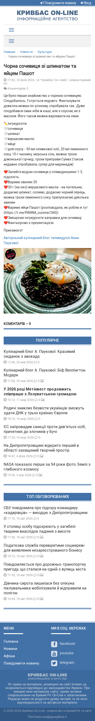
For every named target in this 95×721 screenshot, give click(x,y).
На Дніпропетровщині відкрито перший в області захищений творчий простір (41, 448)
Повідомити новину (60, 3)
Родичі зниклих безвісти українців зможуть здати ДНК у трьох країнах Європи (44, 410)
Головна (11, 641)
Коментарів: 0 (17, 88)
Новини (10, 648)
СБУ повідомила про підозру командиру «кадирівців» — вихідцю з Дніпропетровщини (45, 510)
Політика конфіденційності (47, 717)
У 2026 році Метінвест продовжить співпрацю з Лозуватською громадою (40, 391)
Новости (26, 52)
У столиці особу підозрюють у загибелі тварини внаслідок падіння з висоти (40, 529)
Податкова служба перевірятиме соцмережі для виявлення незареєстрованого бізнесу (44, 548)
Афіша (9, 656)
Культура (45, 52)
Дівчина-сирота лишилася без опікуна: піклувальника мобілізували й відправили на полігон (45, 588)
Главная (9, 52)
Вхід (87, 3)
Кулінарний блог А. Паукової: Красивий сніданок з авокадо (39, 354)
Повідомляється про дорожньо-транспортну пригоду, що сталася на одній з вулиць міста (45, 567)
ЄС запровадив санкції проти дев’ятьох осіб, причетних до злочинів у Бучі (45, 429)
